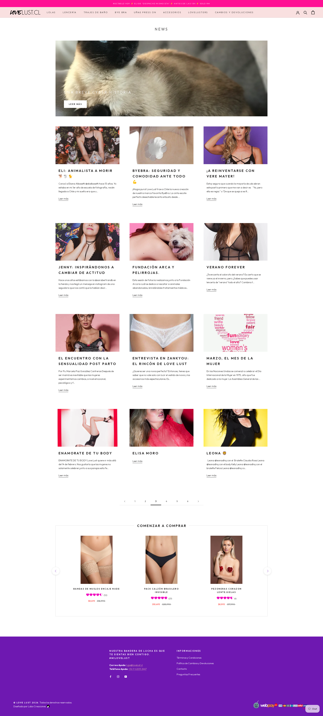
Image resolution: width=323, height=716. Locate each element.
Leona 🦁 (217, 453)
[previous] (55, 571)
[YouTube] (125, 676)
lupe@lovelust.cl (134, 665)
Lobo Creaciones (37, 706)
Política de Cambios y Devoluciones (195, 663)
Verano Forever (226, 267)
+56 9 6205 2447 (138, 669)
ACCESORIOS (172, 12)
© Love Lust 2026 (26, 702)
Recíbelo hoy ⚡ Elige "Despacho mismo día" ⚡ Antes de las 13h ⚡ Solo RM (161, 3)
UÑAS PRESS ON (145, 12)
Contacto (182, 668)
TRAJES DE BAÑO (96, 12)
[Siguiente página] (198, 501)
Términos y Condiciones (189, 657)
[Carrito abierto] (313, 12)
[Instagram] (118, 676)
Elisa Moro (146, 453)
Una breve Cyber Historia (98, 92)
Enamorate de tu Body (85, 453)
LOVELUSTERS (198, 12)
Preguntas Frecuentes (188, 674)
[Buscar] (305, 12)
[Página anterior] (124, 501)
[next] (267, 571)
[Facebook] (110, 676)
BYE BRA (121, 12)
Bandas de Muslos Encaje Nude (96, 589)
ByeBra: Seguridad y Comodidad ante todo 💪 (159, 176)
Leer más (75, 104)
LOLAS (51, 12)
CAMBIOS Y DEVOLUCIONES (234, 12)
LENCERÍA (70, 12)
